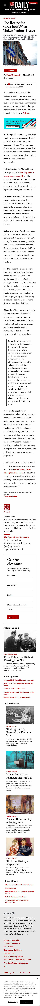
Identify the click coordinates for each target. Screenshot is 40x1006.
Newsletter (33, 3)
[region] (20, 990)
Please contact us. (10, 496)
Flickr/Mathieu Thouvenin (27, 66)
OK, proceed (26, 1002)
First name (11, 575)
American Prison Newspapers (16, 963)
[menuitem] (33, 3)
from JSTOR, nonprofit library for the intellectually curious (20, 11)
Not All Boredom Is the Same (14, 688)
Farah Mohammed (13, 75)
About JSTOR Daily (11, 940)
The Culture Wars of (19, 693)
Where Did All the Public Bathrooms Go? (19, 680)
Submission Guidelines (13, 950)
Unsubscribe (9, 953)
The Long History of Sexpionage (17, 863)
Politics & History (9, 18)
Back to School (10, 888)
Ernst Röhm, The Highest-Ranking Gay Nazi (19, 659)
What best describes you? (17, 605)
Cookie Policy (17, 997)
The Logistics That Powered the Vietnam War (18, 732)
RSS (5, 966)
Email (9, 595)
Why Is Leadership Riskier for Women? (19, 884)
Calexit (26, 113)
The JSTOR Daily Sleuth (13, 956)
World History (11, 726)
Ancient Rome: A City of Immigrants (17, 697)
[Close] (37, 978)
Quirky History (11, 772)
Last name (11, 585)
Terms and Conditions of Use (22, 973)
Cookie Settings (12, 1002)
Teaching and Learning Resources (17, 959)
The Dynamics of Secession (16, 537)
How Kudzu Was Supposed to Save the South (18, 684)
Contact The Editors (12, 943)
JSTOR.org (7, 973)
